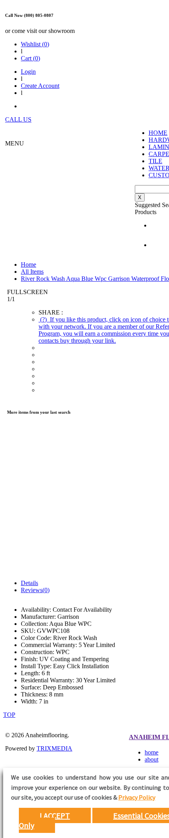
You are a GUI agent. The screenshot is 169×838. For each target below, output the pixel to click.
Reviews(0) (35, 590)
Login (28, 71)
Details (29, 583)
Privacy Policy (136, 797)
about (151, 759)
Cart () (30, 58)
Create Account (40, 85)
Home (28, 264)
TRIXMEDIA (54, 748)
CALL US (18, 119)
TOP (9, 714)
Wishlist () (35, 44)
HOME (158, 132)
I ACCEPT (55, 815)
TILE (155, 161)
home (151, 752)
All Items (32, 271)
